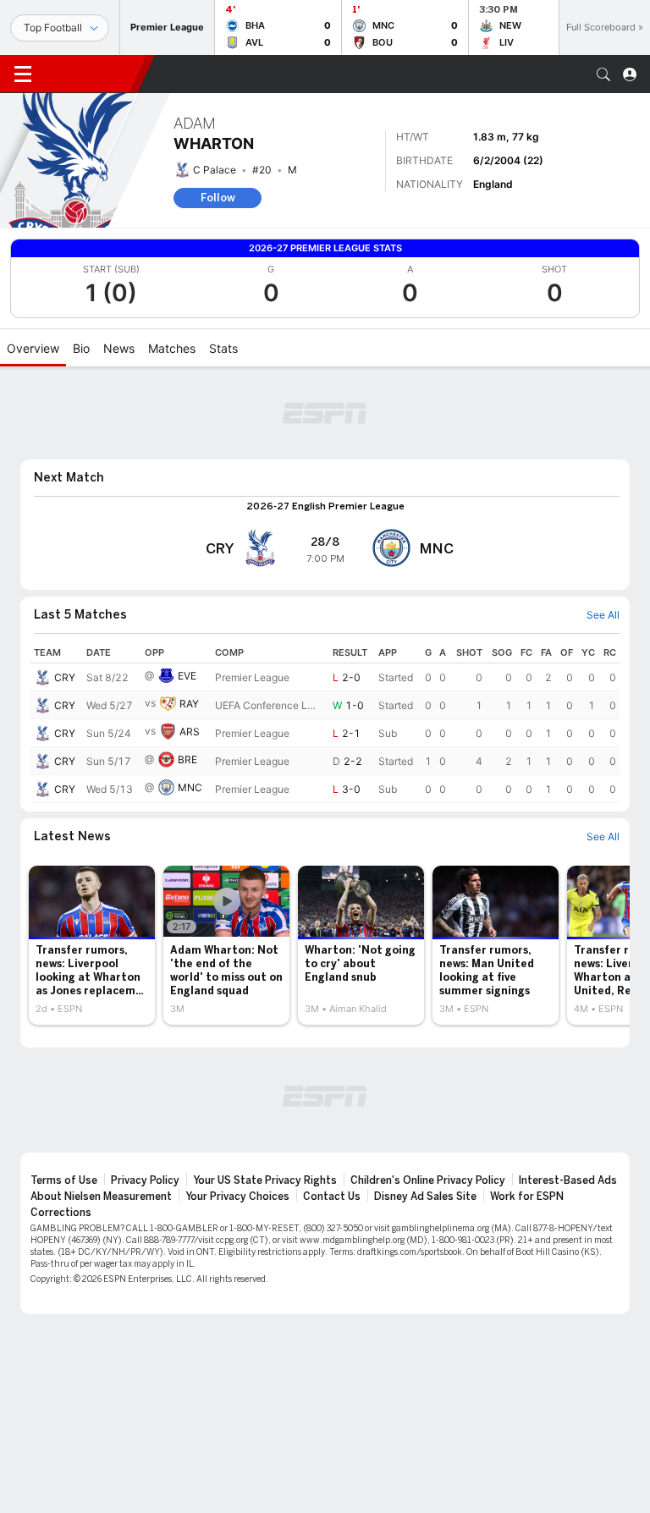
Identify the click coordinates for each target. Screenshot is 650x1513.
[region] (325, 722)
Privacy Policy (145, 1180)
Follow (218, 197)
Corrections (60, 1213)
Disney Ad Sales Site (425, 1196)
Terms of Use (63, 1180)
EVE (187, 675)
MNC (190, 787)
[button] (603, 74)
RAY (189, 703)
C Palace (214, 169)
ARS (189, 731)
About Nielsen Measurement (101, 1196)
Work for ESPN (527, 1196)
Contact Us (332, 1196)
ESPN (91, 73)
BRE (187, 759)
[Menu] (23, 74)
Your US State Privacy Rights (265, 1180)
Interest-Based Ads (568, 1180)
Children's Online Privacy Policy (427, 1180)
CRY (64, 677)
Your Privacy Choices (237, 1196)
